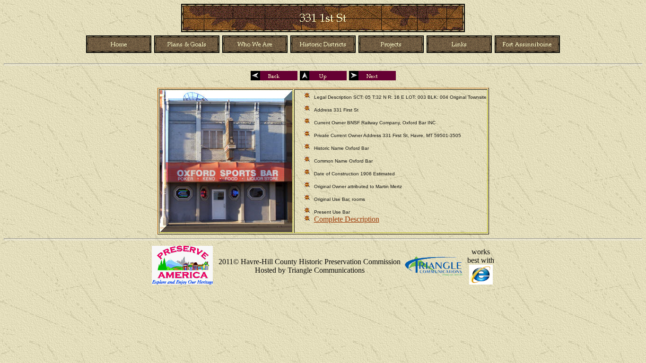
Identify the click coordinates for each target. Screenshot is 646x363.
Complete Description (346, 219)
